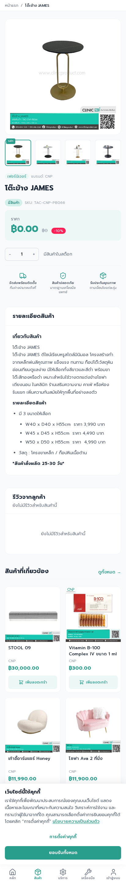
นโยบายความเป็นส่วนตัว (76, 821)
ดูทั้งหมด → (109, 572)
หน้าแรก (11, 5)
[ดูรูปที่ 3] (78, 153)
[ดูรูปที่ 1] (18, 153)
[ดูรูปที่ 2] (48, 153)
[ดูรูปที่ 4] (108, 153)
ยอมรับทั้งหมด (63, 852)
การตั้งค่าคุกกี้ (63, 837)
